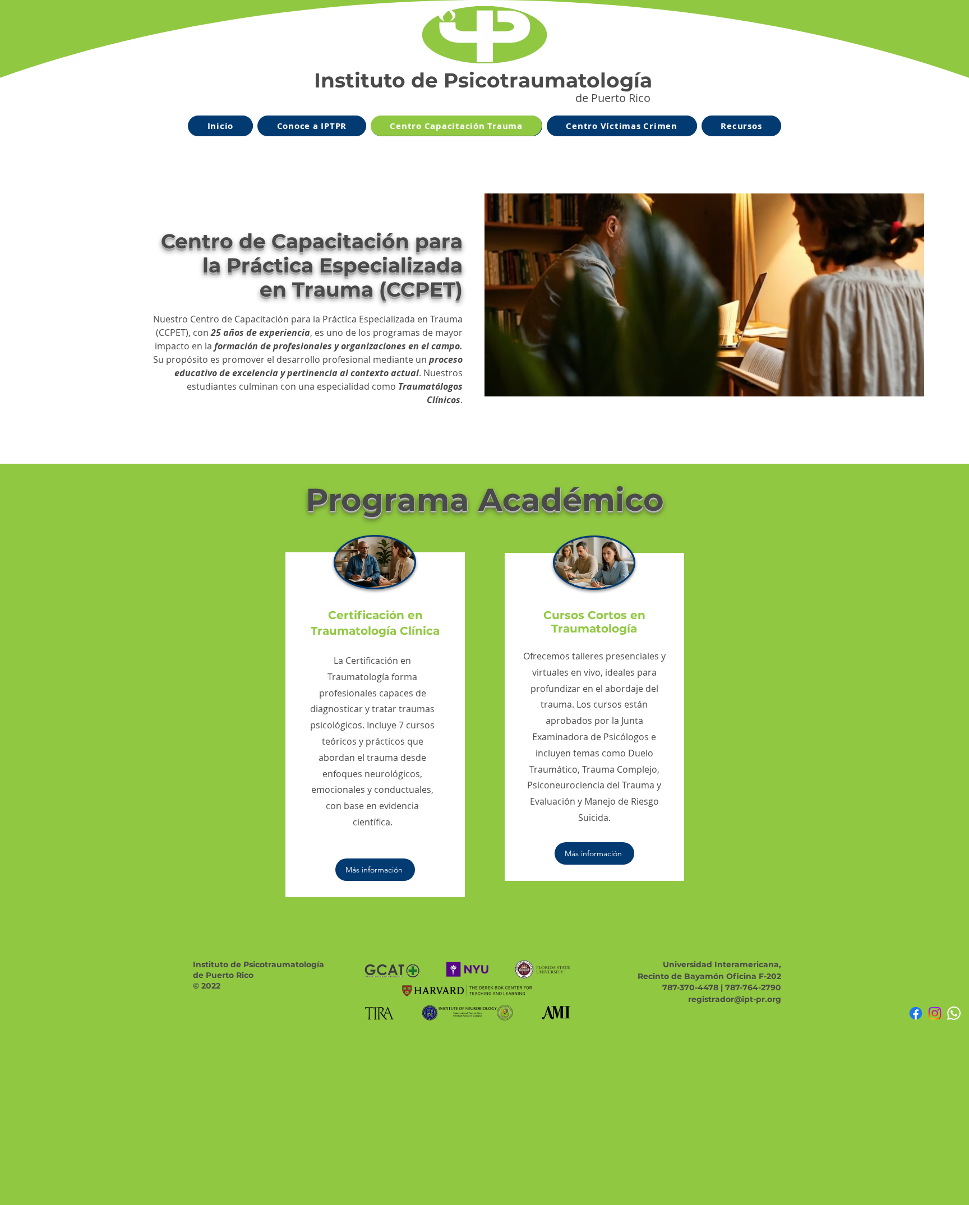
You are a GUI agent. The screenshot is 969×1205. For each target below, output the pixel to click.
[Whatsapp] (953, 1013)
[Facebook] (915, 1013)
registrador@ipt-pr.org (734, 999)
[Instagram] (934, 1013)
